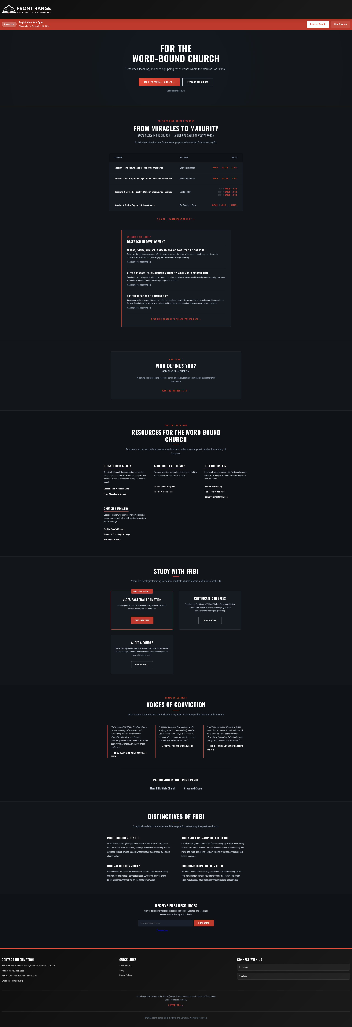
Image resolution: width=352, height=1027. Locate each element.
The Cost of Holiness (163, 492)
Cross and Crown (193, 788)
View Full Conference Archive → (176, 219)
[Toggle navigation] (347, 9)
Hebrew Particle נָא (213, 486)
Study (121, 970)
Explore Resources (197, 82)
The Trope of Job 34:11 (215, 492)
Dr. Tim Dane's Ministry (114, 529)
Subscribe (203, 923)
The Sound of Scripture (164, 486)
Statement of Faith (112, 539)
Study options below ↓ (176, 91)
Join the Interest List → (176, 390)
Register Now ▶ (318, 24)
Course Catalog (125, 975)
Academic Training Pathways (117, 534)
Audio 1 (224, 205)
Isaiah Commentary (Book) (216, 497)
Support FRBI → (176, 1005)
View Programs (210, 620)
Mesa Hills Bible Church (162, 788)
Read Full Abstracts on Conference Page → (176, 319)
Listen (225, 167)
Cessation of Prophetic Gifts (116, 489)
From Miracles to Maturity (115, 494)
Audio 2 (234, 205)
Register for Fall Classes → (159, 82)
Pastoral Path (142, 620)
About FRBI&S (125, 965)
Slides (234, 167)
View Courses (340, 24)
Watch (215, 167)
